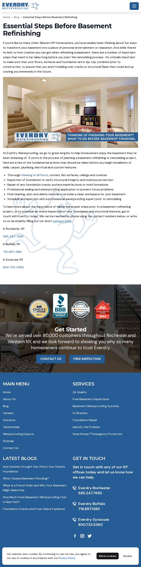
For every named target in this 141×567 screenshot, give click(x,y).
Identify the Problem (86, 427)
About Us (9, 399)
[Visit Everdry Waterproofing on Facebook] (75, 536)
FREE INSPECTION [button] (87, 359)
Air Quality (80, 392)
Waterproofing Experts (18, 434)
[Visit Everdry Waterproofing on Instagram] (82, 536)
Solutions (9, 420)
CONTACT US (50, 359)
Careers (8, 413)
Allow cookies (107, 556)
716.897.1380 (89, 508)
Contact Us (10, 448)
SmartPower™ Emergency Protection (97, 434)
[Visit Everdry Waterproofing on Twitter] (89, 536)
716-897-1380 (12, 252)
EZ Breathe (80, 413)
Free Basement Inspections (91, 399)
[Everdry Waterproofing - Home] (65, 6)
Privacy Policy (67, 558)
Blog (16, 17)
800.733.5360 (90, 524)
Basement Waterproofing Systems (96, 406)
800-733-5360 (13, 267)
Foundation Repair (85, 420)
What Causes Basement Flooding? (26, 478)
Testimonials (11, 427)
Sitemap (8, 441)
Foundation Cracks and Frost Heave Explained (34, 509)
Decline (127, 556)
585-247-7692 (13, 236)
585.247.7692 (90, 493)
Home (6, 17)
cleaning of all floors (34, 175)
